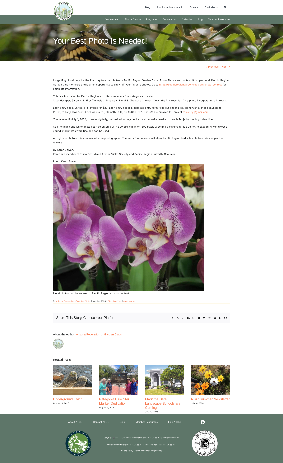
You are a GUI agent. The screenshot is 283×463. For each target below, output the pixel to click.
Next (224, 66)
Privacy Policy (127, 451)
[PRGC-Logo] (204, 430)
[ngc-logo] (78, 430)
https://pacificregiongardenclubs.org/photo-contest (190, 84)
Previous (213, 66)
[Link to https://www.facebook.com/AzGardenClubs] (203, 422)
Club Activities (114, 301)
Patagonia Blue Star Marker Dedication (114, 401)
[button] (225, 7)
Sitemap (158, 451)
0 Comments (129, 301)
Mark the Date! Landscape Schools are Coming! (162, 403)
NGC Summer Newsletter (210, 399)
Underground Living (67, 399)
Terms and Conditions (144, 451)
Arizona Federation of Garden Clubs (73, 301)
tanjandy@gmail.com (196, 112)
